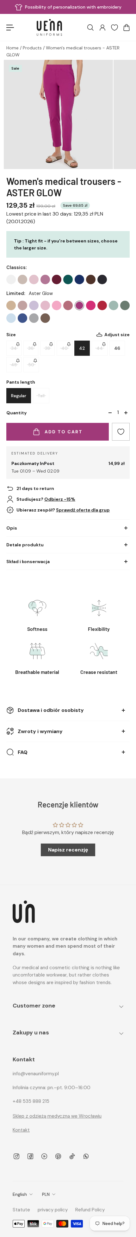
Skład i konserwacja (28, 561)
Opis (11, 528)
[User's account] (102, 28)
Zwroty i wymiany (40, 731)
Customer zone (34, 1005)
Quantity (16, 413)
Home (13, 48)
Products (33, 48)
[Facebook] (30, 1156)
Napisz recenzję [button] (68, 849)
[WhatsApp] (86, 1156)
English (20, 1194)
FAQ (23, 752)
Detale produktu (25, 545)
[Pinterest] (58, 1156)
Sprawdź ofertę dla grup (83, 510)
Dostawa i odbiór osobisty (51, 710)
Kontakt (21, 1130)
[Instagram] (16, 1156)
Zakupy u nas (31, 1032)
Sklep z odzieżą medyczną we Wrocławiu (57, 1116)
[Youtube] (44, 1156)
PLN (46, 1194)
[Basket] (126, 28)
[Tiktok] (72, 1156)
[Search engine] (90, 28)
